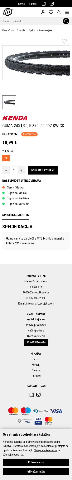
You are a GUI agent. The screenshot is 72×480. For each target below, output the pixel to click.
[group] (36, 63)
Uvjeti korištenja (36, 336)
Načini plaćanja (36, 330)
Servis (21, 3)
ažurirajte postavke (13, 454)
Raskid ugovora (36, 342)
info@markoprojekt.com (40, 303)
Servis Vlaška (15, 187)
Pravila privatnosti (36, 325)
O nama (36, 370)
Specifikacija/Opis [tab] (15, 215)
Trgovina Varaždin (18, 204)
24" (5, 158)
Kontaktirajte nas (36, 319)
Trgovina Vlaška (17, 193)
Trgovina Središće (18, 198)
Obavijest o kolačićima (45, 450)
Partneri (36, 376)
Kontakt (33, 3)
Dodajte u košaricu (43, 170)
